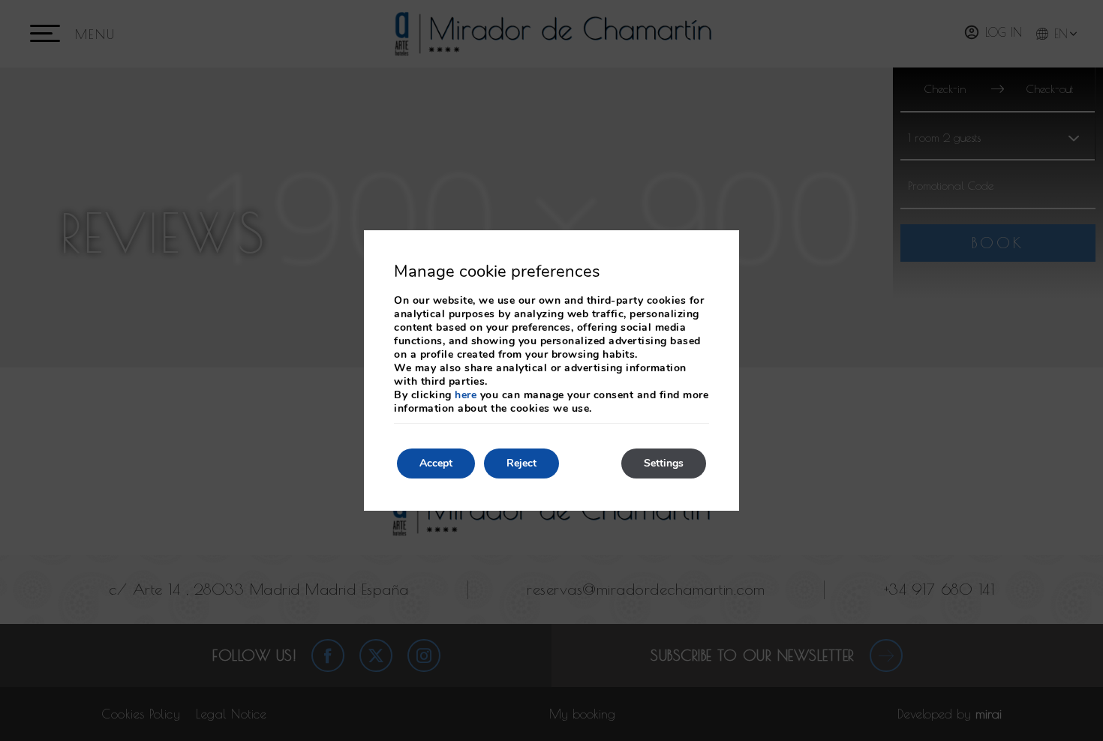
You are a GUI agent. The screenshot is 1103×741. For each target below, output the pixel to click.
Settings (664, 463)
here (465, 395)
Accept (435, 463)
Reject (521, 463)
